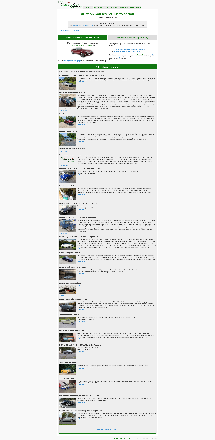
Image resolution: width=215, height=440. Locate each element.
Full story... (81, 82)
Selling (88, 7)
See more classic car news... (107, 430)
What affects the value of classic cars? (127, 51)
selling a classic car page (72, 61)
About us (122, 438)
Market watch (99, 7)
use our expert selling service (83, 25)
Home (116, 438)
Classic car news (135, 7)
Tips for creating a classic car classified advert (129, 49)
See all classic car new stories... (68, 30)
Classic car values (111, 7)
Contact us (130, 438)
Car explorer (123, 7)
